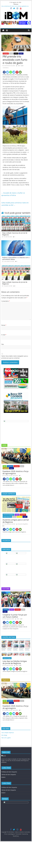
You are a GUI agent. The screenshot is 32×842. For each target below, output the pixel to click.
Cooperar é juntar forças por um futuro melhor (15, 615)
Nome (3, 325)
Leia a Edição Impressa (7, 732)
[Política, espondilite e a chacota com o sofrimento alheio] (16, 241)
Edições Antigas (7, 658)
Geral (11, 53)
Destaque (5, 53)
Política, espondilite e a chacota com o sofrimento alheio (15, 258)
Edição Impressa (7, 516)
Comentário (5, 301)
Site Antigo (4, 735)
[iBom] (3, 30)
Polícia (15, 53)
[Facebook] (4, 72)
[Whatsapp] (10, 72)
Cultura (17, 514)
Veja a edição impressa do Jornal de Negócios (14, 234)
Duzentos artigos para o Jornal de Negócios (16, 520)
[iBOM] (3, 756)
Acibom (3, 777)
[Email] (20, 72)
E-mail (3, 335)
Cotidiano (10, 466)
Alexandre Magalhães (8, 514)
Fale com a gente (6, 738)
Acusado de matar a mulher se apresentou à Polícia (13, 194)
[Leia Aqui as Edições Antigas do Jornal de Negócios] (16, 641)
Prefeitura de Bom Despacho (9, 772)
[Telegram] (13, 72)
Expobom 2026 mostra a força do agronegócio (15, 472)
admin (19, 65)
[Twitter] (7, 72)
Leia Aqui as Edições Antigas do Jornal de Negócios (15, 662)
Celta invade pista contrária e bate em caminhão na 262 (15, 204)
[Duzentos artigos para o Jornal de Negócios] (16, 497)
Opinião (19, 516)
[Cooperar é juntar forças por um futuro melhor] (16, 592)
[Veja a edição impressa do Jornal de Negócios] (16, 217)
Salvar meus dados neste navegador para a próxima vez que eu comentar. (14, 357)
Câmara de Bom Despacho (8, 774)
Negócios (5, 468)
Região (21, 53)
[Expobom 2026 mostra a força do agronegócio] (16, 449)
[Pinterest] (17, 72)
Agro (4, 466)
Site (2, 344)
